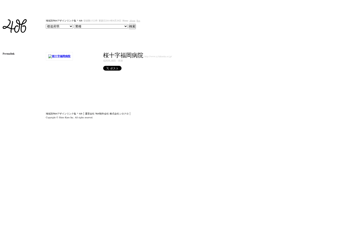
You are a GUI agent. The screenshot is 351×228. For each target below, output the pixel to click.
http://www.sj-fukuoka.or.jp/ (158, 56)
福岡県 (106, 60)
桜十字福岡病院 (123, 55)
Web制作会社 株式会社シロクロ (112, 113)
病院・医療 (117, 60)
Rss (138, 20)
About (132, 20)
